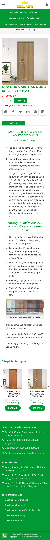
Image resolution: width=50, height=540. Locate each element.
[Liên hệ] (4, 535)
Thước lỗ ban (32, 24)
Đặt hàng (21, 100)
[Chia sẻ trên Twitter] (20, 112)
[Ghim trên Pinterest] (35, 112)
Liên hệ (43, 24)
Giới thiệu (14, 12)
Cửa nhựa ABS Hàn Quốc (23, 105)
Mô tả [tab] (13, 123)
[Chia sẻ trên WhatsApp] (5, 112)
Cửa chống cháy (33, 18)
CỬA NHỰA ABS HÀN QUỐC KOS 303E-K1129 (37, 393)
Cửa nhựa (33, 12)
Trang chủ (19, 30)
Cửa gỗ (23, 12)
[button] (3, 4)
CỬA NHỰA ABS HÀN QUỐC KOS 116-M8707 (13, 393)
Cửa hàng (31, 30)
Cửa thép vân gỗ (15, 18)
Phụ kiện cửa (10, 24)
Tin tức (22, 24)
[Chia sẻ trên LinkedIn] (43, 112)
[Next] (47, 392)
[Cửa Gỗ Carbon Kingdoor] (25, 4)
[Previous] (2, 392)
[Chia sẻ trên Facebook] (13, 112)
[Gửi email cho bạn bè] (28, 112)
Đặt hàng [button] (12, 408)
